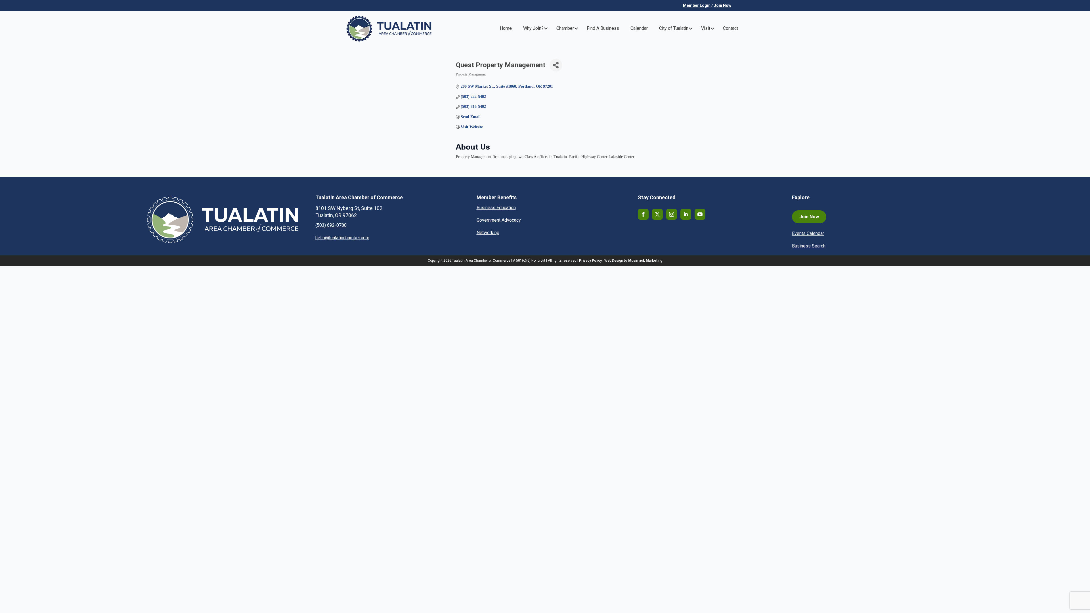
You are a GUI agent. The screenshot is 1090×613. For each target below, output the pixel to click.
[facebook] (643, 214)
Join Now (722, 5)
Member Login (696, 5)
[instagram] (671, 214)
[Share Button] (556, 65)
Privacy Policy (590, 261)
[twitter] (657, 214)
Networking (488, 232)
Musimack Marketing (645, 261)
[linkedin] (685, 214)
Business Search (808, 246)
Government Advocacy (499, 220)
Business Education (496, 207)
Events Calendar (808, 233)
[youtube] (700, 214)
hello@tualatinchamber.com (342, 237)
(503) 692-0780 (331, 225)
